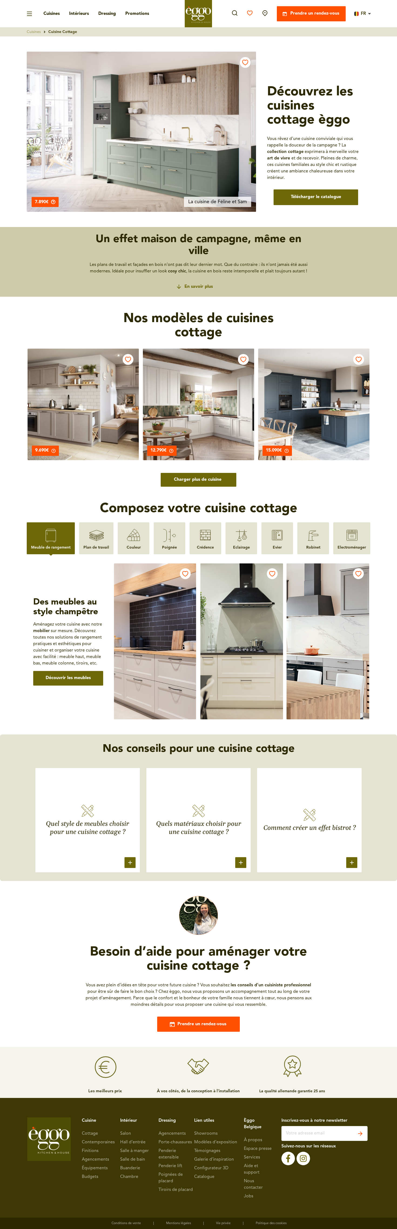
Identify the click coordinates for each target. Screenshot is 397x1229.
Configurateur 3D (211, 1168)
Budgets (90, 1177)
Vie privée (223, 1223)
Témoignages (207, 1151)
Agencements (95, 1159)
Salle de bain (132, 1159)
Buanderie (130, 1168)
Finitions (90, 1151)
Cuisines (51, 14)
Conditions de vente (126, 1223)
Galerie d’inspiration (214, 1159)
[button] (141, 132)
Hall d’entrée (133, 1142)
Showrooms (206, 1133)
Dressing (107, 14)
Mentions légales (178, 1223)
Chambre (129, 1177)
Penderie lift (170, 1166)
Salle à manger (134, 1151)
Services (252, 1157)
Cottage (90, 1133)
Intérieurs (79, 14)
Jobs (248, 1196)
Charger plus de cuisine (197, 479)
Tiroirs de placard (176, 1190)
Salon (125, 1133)
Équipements (95, 1168)
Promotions (137, 14)
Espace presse (258, 1149)
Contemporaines (98, 1142)
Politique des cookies (271, 1223)
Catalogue (204, 1177)
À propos (253, 1140)
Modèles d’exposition (215, 1142)
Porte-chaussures (175, 1142)
